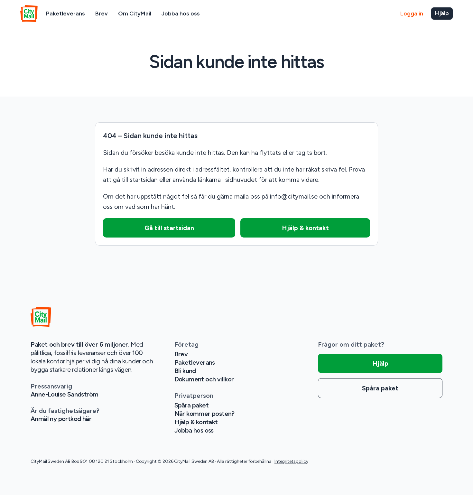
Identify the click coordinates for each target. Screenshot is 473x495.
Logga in (411, 13)
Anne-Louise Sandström (64, 394)
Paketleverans (65, 13)
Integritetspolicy (291, 461)
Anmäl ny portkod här (61, 419)
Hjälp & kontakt (196, 422)
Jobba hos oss (181, 13)
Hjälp (442, 13)
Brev (101, 13)
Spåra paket (191, 405)
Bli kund (185, 371)
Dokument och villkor (204, 379)
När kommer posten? (204, 413)
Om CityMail (134, 13)
